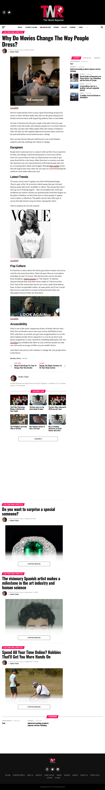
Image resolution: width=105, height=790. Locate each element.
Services (75, 775)
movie (25, 358)
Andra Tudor (14, 52)
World (20, 27)
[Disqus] (38, 466)
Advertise (39, 775)
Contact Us (84, 775)
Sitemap (57, 778)
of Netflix (14, 342)
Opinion (56, 27)
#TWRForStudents (19, 775)
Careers (59, 775)
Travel (81, 27)
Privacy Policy (95, 775)
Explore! (7, 775)
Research (67, 775)
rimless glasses (30, 279)
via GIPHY (14, 108)
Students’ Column (31, 27)
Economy (72, 27)
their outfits (54, 166)
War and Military (45, 27)
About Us (30, 775)
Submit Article (49, 775)
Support (49, 778)
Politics (64, 27)
